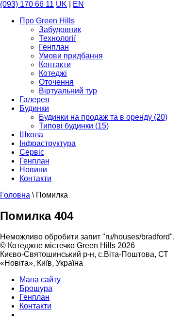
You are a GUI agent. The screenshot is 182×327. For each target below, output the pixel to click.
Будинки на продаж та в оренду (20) (103, 117)
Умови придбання (71, 56)
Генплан (54, 47)
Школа (31, 134)
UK (61, 4)
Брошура (35, 288)
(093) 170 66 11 (27, 4)
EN (78, 4)
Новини (33, 169)
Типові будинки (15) (74, 126)
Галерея (34, 99)
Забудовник (60, 29)
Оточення (56, 82)
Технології (57, 38)
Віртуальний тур (68, 91)
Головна (15, 195)
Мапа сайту (40, 279)
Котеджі (53, 73)
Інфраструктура (47, 143)
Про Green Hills (47, 21)
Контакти (55, 64)
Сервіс (31, 152)
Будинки (34, 108)
